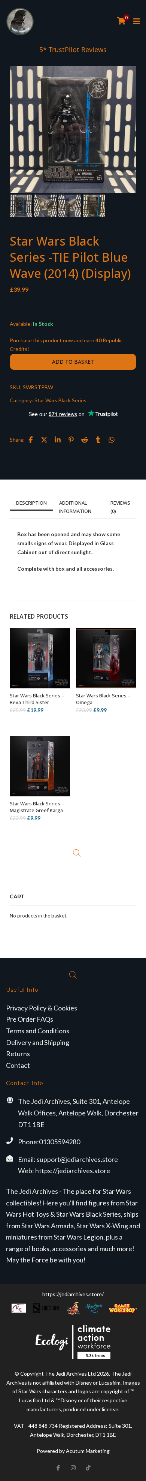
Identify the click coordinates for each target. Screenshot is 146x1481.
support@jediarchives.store (77, 1159)
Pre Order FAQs (29, 1019)
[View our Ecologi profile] (73, 1342)
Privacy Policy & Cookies (41, 1008)
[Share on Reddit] (85, 440)
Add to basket (73, 361)
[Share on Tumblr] (98, 440)
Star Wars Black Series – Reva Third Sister (37, 699)
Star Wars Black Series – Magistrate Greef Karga (37, 807)
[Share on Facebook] (31, 440)
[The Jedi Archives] (20, 21)
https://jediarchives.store (72, 1170)
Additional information (75, 506)
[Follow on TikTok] (87, 1467)
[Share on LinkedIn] (58, 440)
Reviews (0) (120, 506)
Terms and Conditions (37, 1031)
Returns (18, 1053)
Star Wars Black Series (60, 400)
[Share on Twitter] (44, 440)
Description (31, 502)
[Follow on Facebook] (58, 1467)
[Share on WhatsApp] (112, 440)
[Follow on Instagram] (73, 1467)
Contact (18, 1065)
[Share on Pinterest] (71, 440)
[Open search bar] (76, 853)
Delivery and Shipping (37, 1042)
